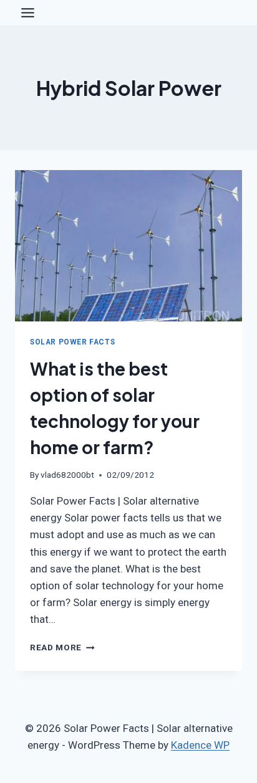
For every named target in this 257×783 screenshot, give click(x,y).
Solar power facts (72, 342)
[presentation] (128, 245)
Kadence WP (200, 745)
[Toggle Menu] (28, 13)
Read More (62, 647)
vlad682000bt (67, 475)
